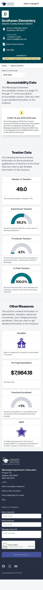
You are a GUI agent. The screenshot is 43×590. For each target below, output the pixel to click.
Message (9, 529)
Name (8, 512)
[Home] (8, 3)
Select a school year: (10, 70)
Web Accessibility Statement (13, 486)
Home (4, 66)
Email (8, 521)
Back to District (17, 66)
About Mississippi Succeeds (13, 495)
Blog (3, 500)
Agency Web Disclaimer (11, 491)
